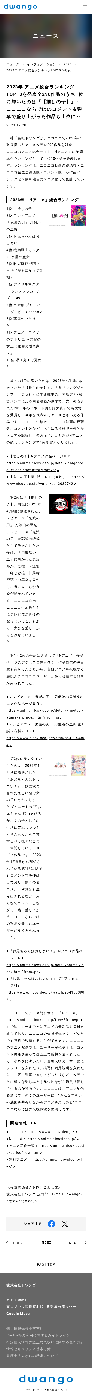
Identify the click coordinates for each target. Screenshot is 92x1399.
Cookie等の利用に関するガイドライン (38, 1335)
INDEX (45, 1243)
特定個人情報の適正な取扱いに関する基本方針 (45, 1342)
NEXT (74, 1243)
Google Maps (18, 1314)
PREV (18, 1243)
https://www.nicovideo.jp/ (51, 1132)
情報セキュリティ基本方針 (28, 1349)
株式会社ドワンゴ (21, 1285)
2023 (67, 64)
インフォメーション (41, 64)
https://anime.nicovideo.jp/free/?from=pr (43, 1020)
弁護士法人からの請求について (32, 1356)
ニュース (12, 64)
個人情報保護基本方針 (24, 1328)
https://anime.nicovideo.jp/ (51, 1139)
